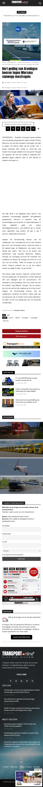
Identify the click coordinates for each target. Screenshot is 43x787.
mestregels (34, 318)
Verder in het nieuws (23, 62)
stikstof (17, 318)
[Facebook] (8, 129)
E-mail (4, 542)
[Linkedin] (28, 129)
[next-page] (7, 410)
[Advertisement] (21, 187)
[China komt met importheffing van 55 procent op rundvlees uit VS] (8, 403)
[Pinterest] (18, 129)
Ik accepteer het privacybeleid (12, 555)
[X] (13, 129)
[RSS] (27, 681)
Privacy (29, 767)
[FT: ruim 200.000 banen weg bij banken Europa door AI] (8, 381)
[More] (38, 129)
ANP (8, 315)
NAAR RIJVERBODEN (21, 637)
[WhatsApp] (23, 129)
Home (4, 62)
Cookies (22, 767)
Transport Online (19, 310)
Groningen (25, 318)
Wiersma (5, 321)
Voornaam (6, 526)
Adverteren (14, 767)
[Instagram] (16, 681)
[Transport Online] (21, 2)
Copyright (36, 767)
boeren (11, 318)
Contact (6, 767)
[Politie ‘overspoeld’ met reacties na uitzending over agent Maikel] (8, 392)
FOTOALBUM (8, 417)
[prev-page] (3, 410)
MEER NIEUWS (11, 62)
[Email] (33, 129)
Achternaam (6, 534)
